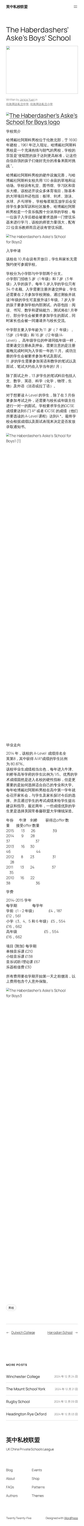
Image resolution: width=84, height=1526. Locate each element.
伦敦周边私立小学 (41, 104)
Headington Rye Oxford (26, 1414)
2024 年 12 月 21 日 (66, 1389)
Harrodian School (60, 1332)
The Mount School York (25, 1389)
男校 (11, 1308)
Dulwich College (23, 1332)
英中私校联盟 (17, 6)
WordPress (71, 1518)
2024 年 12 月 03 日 (66, 1414)
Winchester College (23, 1376)
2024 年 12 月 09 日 (66, 1401)
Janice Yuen (27, 99)
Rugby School (18, 1401)
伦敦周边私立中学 (17, 104)
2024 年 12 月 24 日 (66, 1376)
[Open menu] (75, 6)
